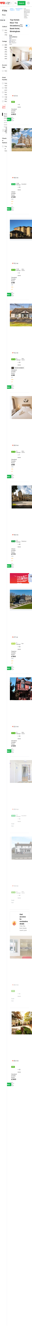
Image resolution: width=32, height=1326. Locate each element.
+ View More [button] (3, 106)
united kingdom (12, 9)
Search (21, 3)
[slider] (3, 18)
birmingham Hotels (19, 9)
